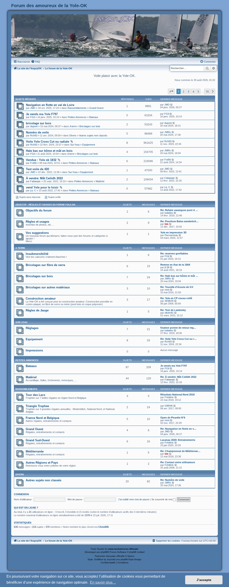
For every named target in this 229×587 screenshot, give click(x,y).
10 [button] (207, 91)
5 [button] (198, 91)
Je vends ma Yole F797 (42, 114)
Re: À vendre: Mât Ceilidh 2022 (178, 377)
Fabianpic (35, 181)
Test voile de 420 (37, 169)
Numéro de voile (37, 132)
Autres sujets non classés (93, 135)
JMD (32, 108)
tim (166, 224)
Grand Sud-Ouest (38, 440)
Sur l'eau (75, 144)
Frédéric (169, 397)
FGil (32, 117)
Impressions (34, 350)
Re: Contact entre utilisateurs (177, 462)
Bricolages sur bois (89, 126)
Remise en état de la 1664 (175, 264)
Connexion (21, 494)
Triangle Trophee (37, 406)
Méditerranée (35, 451)
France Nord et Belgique (42, 418)
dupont (34, 126)
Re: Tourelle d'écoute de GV (176, 287)
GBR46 (169, 405)
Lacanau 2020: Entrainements (177, 440)
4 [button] (193, 91)
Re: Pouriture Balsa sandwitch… (179, 221)
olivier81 (169, 312)
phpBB (104, 552)
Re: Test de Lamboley (173, 310)
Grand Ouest (96, 108)
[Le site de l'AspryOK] (114, 18)
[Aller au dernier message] (171, 104)
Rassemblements (77, 108)
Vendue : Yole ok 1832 (41, 160)
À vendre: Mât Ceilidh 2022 (44, 178)
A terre (73, 126)
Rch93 (33, 135)
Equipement (88, 144)
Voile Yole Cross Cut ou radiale (47, 141)
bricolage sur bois (38, 123)
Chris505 (103, 527)
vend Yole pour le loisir (42, 187)
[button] (171, 91)
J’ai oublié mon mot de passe (133, 499)
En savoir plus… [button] (103, 582)
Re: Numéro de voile (172, 480)
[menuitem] (35, 61)
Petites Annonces (77, 117)
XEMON (169, 301)
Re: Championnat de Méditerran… (180, 451)
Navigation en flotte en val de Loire (50, 105)
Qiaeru (130, 556)
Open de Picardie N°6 (172, 417)
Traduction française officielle (110, 556)
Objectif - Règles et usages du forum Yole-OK (45, 204)
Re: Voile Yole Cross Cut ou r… (178, 339)
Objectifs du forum (39, 210)
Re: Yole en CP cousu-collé (176, 298)
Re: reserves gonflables (174, 253)
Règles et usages (37, 221)
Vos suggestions (37, 232)
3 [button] (188, 91)
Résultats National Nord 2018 (177, 394)
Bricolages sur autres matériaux (48, 287)
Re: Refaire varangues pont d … (179, 210)
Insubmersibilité (37, 253)
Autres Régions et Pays (42, 462)
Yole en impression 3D (173, 232)
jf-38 (167, 267)
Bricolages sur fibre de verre (45, 265)
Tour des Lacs (35, 395)
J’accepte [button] (204, 580)
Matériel (100, 181)
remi (167, 289)
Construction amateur (41, 298)
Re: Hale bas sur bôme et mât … (179, 275)
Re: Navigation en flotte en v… (178, 428)
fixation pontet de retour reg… (178, 327)
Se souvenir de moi (162, 499)
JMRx (167, 132)
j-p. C (33, 190)
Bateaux (93, 117)
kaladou (169, 212)
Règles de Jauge (37, 310)
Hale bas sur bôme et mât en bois (49, 150)
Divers (72, 135)
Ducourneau (171, 235)
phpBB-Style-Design (131, 559)
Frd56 (33, 163)
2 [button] (183, 91)
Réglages (32, 328)
